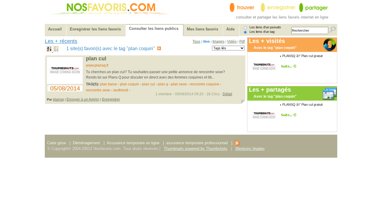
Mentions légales (250, 148)
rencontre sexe (98, 90)
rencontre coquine (204, 84)
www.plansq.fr (97, 65)
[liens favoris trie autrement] (289, 66)
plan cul (148, 84)
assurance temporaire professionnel (197, 143)
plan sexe (179, 84)
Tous (196, 41)
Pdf (242, 41)
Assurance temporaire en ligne (133, 143)
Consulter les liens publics (153, 28)
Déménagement (86, 143)
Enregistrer (111, 99)
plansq (58, 99)
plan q (163, 84)
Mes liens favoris (202, 29)
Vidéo (232, 41)
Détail (227, 94)
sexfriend (120, 90)
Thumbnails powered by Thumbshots (195, 148)
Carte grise (57, 143)
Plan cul (96, 59)
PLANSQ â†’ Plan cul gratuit (302, 56)
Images (218, 41)
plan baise (108, 84)
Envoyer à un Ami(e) (83, 99)
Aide (230, 29)
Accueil (55, 29)
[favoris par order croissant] (49, 50)
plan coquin (129, 84)
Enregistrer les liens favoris (95, 29)
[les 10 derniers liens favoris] (237, 144)
